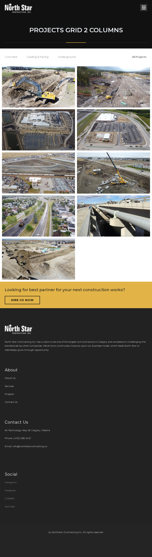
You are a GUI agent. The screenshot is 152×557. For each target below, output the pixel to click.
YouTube (10, 506)
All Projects (139, 56)
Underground (67, 56)
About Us (10, 377)
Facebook (10, 490)
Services (9, 386)
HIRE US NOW (22, 300)
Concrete (11, 56)
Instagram (11, 482)
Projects (9, 394)
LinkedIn (9, 498)
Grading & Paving (37, 56)
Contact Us (11, 401)
